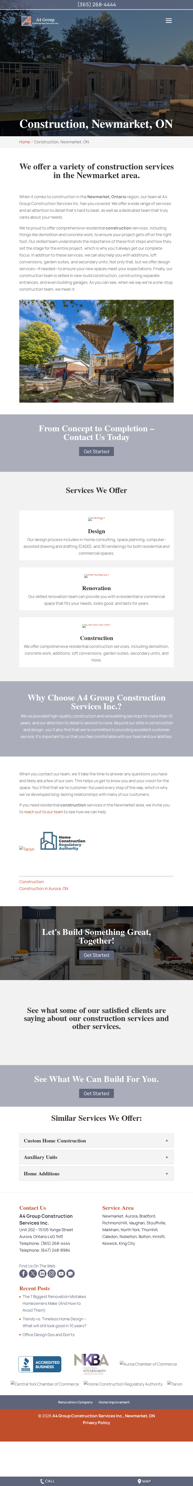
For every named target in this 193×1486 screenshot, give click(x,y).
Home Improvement (114, 1402)
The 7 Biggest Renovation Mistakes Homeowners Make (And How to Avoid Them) (54, 1303)
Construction (96, 637)
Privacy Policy (96, 1422)
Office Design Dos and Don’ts (49, 1334)
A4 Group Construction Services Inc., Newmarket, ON (103, 1415)
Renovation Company (75, 1402)
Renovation (96, 588)
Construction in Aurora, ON (43, 888)
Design (96, 531)
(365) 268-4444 (96, 4)
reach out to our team (43, 811)
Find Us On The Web (37, 1266)
